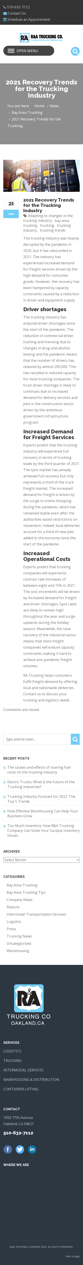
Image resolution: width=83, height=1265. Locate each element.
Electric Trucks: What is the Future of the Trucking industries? (41, 784)
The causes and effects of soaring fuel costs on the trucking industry (39, 770)
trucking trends (53, 230)
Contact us (32, 694)
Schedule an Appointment (29, 19)
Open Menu (27, 50)
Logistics (14, 921)
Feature (13, 907)
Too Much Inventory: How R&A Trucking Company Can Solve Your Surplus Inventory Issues (43, 830)
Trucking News (19, 936)
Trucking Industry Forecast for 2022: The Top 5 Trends (41, 799)
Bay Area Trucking (27, 112)
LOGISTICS (12, 1051)
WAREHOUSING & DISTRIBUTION (31, 1079)
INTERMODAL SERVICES (23, 1070)
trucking (47, 225)
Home (39, 105)
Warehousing (18, 950)
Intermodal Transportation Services (36, 914)
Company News (20, 899)
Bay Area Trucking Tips (26, 892)
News (54, 105)
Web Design (73, 1256)
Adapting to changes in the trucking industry (48, 218)
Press (11, 928)
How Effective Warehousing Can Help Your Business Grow (42, 813)
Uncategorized (19, 943)
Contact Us (17, 13)
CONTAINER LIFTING (21, 1089)
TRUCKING (12, 1060)
